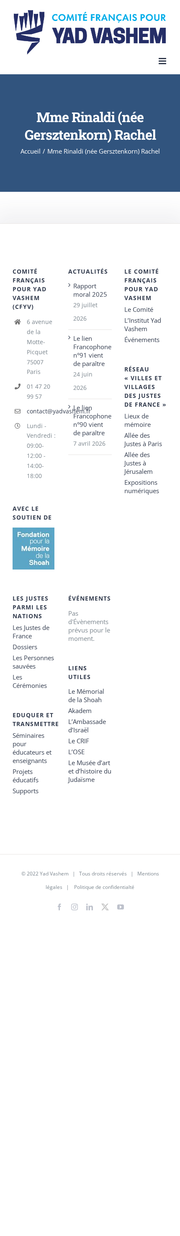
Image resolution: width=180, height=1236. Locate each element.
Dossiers (25, 647)
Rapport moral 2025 (90, 290)
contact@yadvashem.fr (41, 411)
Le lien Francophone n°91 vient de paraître (90, 351)
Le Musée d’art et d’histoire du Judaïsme (89, 771)
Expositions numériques (141, 486)
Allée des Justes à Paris (143, 439)
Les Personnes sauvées (33, 661)
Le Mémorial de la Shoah (86, 695)
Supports (26, 791)
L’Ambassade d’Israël (87, 725)
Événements (141, 339)
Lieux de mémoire (137, 420)
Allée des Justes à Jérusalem (138, 463)
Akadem (80, 710)
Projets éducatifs (26, 775)
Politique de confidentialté (104, 887)
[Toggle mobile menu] (163, 61)
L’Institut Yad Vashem (142, 324)
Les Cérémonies (30, 681)
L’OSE (76, 751)
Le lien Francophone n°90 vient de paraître (90, 420)
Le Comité (138, 309)
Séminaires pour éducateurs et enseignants (32, 748)
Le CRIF (78, 741)
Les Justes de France (31, 631)
